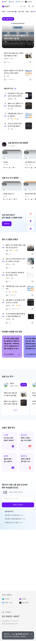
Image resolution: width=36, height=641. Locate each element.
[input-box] (18, 498)
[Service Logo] (6, 6)
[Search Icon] (29, 6)
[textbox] (18, 498)
